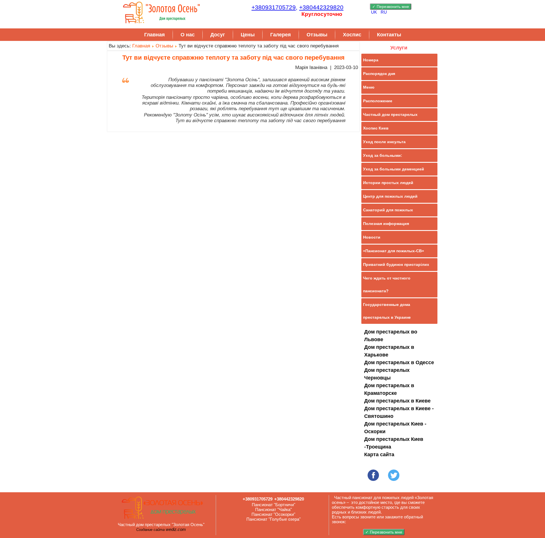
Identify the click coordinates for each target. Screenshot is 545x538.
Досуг (217, 34)
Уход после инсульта (384, 141)
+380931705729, (274, 7)
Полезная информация (386, 223)
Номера (370, 60)
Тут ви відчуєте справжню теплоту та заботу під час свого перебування (233, 57)
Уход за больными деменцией (393, 169)
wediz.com (176, 529)
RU (384, 12)
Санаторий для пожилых (388, 210)
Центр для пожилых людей (390, 196)
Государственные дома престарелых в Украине (387, 311)
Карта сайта (379, 454)
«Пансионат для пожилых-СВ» (393, 251)
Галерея (280, 34)
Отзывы (317, 34)
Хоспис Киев (376, 128)
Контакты (389, 34)
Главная (154, 34)
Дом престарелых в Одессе (399, 362)
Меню (368, 87)
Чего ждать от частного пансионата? (386, 284)
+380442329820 (321, 7)
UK (374, 12)
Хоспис (352, 34)
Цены (248, 34)
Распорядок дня (379, 73)
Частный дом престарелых (390, 114)
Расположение (377, 101)
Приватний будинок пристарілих (396, 264)
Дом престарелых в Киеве (397, 401)
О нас (188, 34)
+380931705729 (257, 499)
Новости (371, 237)
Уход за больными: (382, 155)
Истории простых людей (388, 182)
